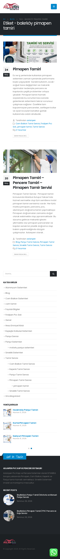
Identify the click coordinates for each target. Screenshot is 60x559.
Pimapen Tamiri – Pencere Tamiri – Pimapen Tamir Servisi (32, 182)
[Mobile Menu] (54, 6)
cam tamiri (10, 303)
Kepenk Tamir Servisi (19, 369)
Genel (8, 320)
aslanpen (31, 120)
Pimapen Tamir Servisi (20, 380)
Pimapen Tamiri (27, 69)
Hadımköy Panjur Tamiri (25, 409)
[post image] (30, 52)
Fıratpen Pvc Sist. (13, 314)
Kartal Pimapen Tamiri (24, 422)
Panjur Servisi (12, 336)
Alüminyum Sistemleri (16, 287)
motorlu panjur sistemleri (21, 347)
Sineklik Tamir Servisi (29, 245)
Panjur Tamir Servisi (30, 242)
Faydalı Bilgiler (12, 309)
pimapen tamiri (24, 127)
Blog (18, 242)
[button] (29, 448)
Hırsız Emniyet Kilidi (14, 325)
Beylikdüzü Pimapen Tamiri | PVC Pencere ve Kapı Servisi (36, 512)
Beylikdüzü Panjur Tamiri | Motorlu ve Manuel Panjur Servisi (37, 496)
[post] (7, 413)
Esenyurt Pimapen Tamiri (25, 435)
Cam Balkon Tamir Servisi (28, 123)
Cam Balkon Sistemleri (16, 298)
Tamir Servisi (39, 127)
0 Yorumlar (21, 130)
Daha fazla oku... (20, 136)
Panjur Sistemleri (13, 341)
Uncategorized (12, 396)
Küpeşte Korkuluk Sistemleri (18, 331)
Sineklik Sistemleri (14, 352)
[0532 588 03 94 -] (11, 6)
